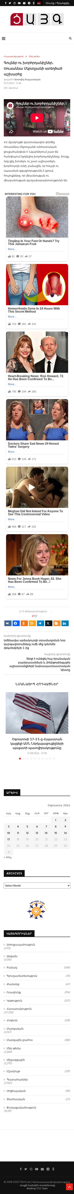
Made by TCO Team (37, 1188)
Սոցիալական (38, 1090)
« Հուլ (7, 857)
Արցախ (12, 956)
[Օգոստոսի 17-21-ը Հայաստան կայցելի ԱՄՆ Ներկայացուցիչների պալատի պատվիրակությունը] (37, 713)
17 (8, 839)
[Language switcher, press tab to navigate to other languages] (39, 2)
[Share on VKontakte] (8, 623)
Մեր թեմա (34, 56)
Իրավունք (38, 992)
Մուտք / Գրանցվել (57, 3)
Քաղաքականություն (21, 1107)
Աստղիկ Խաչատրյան (27, 79)
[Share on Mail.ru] (32, 623)
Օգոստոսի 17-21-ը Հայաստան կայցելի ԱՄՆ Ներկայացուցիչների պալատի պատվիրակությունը (37, 743)
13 (37, 832)
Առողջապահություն (21, 944)
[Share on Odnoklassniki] (24, 623)
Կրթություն (38, 1000)
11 (18, 832)
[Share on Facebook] (16, 623)
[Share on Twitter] (48, 623)
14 (46, 832)
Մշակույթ (38, 1071)
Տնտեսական (38, 1099)
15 (55, 832)
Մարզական (15, 1028)
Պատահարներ (17, 1079)
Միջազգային (16, 1059)
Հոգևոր (38, 1020)
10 (8, 832)
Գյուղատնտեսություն (38, 975)
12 (27, 832)
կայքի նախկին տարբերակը (37, 1185)
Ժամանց (38, 984)
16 (65, 832)
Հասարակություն (14, 56)
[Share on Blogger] (57, 623)
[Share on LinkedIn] (65, 623)
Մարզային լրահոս (38, 1039)
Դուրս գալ (38, 9)
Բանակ (38, 967)
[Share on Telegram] (40, 623)
